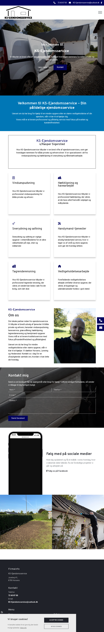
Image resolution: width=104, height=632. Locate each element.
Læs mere (42, 67)
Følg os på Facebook (58, 471)
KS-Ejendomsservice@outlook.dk (86, 3)
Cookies (2, 612)
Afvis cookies (56, 626)
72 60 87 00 (62, 3)
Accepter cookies (56, 620)
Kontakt (60, 67)
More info (23, 628)
